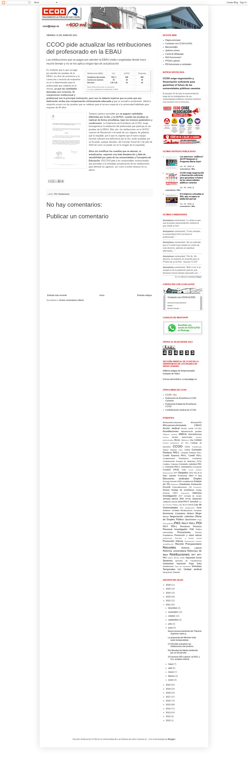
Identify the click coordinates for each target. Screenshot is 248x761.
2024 (168, 593)
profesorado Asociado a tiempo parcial (182, 538)
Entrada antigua (144, 295)
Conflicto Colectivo (170, 464)
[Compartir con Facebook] (59, 181)
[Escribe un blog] (52, 181)
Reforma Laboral (192, 548)
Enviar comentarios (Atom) (71, 300)
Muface (190, 513)
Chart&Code (197, 447)
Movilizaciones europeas (191, 510)
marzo (171, 672)
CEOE (187, 447)
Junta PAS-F (183, 501)
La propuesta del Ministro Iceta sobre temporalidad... (182, 638)
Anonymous (168, 220)
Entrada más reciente (57, 295)
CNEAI (187, 450)
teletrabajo (197, 566)
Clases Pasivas (170, 450)
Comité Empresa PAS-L (175, 455)
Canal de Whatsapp (174, 54)
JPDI (181, 499)
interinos (197, 493)
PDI (55, 194)
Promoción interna (173, 541)
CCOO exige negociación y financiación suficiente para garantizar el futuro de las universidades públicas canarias (192, 178)
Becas (177, 440)
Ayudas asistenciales (182, 437)
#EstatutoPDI (196, 422)
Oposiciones (190, 519)
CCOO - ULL (171, 395)
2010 (168, 720)
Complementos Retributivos (176, 458)
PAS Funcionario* (173, 57)
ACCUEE (198, 428)
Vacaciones (167, 572)
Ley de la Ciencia (186, 505)
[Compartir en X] (56, 181)
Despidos (183, 472)
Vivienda (176, 572)
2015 (168, 704)
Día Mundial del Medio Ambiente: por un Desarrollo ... (183, 651)
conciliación (197, 458)
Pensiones (185, 526)
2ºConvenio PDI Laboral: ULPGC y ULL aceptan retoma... (184, 658)
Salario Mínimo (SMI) (176, 558)
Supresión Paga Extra (189, 563)
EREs (179, 481)
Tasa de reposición (183, 566)
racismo (199, 541)
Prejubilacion (168, 535)
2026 (168, 585)
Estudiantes (185, 484)
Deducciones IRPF (170, 473)
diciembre (172, 608)
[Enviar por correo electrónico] (49, 181)
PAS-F (185, 523)
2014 (168, 708)
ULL (180, 569)
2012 (168, 716)
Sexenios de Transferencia (188, 561)
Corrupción (197, 467)
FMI (190, 487)
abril (170, 668)
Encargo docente (170, 481)
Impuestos (185, 493)
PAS (177, 523)
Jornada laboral (170, 499)
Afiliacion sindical (170, 434)
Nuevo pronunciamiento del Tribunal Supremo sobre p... (184, 632)
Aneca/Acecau (195, 434)
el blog (198, 476)
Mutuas (166, 516)
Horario (166, 490)
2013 (168, 712)
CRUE (176, 470)
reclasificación (168, 544)
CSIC (184, 470)
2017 (168, 697)
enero (171, 680)
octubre (171, 616)
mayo (170, 664)
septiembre (173, 620)
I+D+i (175, 493)
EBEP (191, 476)
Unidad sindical (193, 569)
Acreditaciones (170, 431)
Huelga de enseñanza (182, 490)
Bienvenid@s (171, 47)
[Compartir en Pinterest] (62, 181)
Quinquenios (190, 541)
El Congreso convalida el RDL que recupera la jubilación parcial (192, 196)
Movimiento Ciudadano (174, 513)
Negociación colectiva (182, 516)
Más (193, 169)
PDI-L (174, 526)
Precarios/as (184, 532)
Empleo (198, 478)
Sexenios (168, 560)
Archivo (166, 437)
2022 (168, 600)
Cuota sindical (195, 470)
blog (191, 440)
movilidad (175, 510)
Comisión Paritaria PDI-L (191, 453)
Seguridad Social (193, 558)
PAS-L (192, 523)
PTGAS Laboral (172, 61)
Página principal (172, 40)
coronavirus (186, 467)
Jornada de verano (193, 496)
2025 (168, 589)
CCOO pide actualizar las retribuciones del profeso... (181, 645)
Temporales (169, 569)
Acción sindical (171, 428)
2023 (168, 597)
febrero (171, 676)
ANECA (183, 434)
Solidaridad (168, 563)
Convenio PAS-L (172, 467)
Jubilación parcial (170, 502)
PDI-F (165, 526)
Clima (180, 450)
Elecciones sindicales (176, 478)
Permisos (197, 526)
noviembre (173, 612)
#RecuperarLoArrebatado (174, 425)
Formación (198, 487)
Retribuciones (64, 194)
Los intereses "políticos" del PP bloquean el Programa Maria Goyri (192, 159)
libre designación (187, 508)
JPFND (188, 499)
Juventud (194, 501)
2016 (168, 701)
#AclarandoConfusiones (172, 422)
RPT (193, 555)
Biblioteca (185, 440)
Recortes (169, 547)
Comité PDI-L (195, 455)
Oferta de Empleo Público (182, 518)
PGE (192, 529)
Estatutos (174, 484)
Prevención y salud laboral (188, 535)
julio (170, 624)
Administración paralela (191, 431)
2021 (168, 604)
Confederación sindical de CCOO (180, 410)
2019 (168, 689)
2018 (168, 693)
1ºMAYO (198, 425)
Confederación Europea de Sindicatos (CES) (182, 461)
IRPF (180, 496)
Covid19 (167, 470)
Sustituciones (168, 566)
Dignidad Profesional (178, 476)
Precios (198, 532)
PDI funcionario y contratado (178, 64)
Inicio (102, 295)
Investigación (170, 495)
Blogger (171, 739)
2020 (168, 685)
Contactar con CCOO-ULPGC (178, 43)
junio (170, 628)
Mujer (199, 513)
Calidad (198, 440)
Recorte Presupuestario (188, 544)
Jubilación (197, 499)
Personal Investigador (175, 529)
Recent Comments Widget (191, 277)
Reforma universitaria (174, 550)
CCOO (178, 446)
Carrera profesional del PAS (176, 443)
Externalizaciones (179, 487)
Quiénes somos (172, 50)
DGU (191, 473)
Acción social (187, 428)
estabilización (188, 481)
